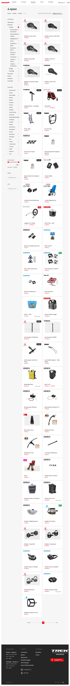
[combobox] (57, 13)
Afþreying (10, 22)
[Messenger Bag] (32, 374)
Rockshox (12, 129)
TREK (10, 149)
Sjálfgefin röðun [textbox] (57, 13)
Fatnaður (10, 73)
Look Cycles (12, 112)
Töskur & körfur (12, 60)
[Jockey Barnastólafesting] (32, 190)
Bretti (12, 41)
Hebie (11, 107)
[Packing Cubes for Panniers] (32, 488)
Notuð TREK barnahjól (27, 665)
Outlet (37, 655)
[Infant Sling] (32, 118)
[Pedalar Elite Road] (32, 579)
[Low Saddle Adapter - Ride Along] (52, 350)
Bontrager (12, 95)
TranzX (11, 146)
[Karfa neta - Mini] (52, 213)
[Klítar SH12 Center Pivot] (32, 258)
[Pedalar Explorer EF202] (52, 579)
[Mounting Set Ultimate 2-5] (52, 397)
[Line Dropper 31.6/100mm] (32, 327)
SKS (10, 139)
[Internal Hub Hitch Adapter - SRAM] (32, 166)
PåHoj (11, 124)
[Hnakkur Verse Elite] (32, 48)
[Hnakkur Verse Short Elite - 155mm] (32, 71)
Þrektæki (10, 81)
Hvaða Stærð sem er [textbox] (12, 177)
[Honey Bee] (52, 96)
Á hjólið (20, 13)
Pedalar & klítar (13, 49)
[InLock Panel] (52, 118)
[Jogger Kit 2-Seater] (32, 213)
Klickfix (11, 110)
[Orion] (32, 465)
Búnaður (14, 13)
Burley (11, 100)
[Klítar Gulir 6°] (52, 236)
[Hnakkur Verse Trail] (52, 71)
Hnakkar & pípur (13, 44)
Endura (11, 102)
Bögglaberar (14, 38)
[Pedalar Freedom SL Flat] (32, 602)
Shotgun (11, 137)
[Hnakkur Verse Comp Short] (52, 26)
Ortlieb (11, 122)
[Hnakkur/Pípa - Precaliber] (32, 96)
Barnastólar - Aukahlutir (14, 31)
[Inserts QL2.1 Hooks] (32, 141)
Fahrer (11, 105)
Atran (11, 93)
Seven (11, 132)
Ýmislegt (11, 71)
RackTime (12, 127)
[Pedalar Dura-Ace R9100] (52, 556)
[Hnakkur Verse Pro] (52, 48)
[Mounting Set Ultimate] (32, 397)
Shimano (11, 134)
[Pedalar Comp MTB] (32, 534)
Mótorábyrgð (25, 662)
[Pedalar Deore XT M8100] (32, 556)
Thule (11, 141)
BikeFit (23, 655)
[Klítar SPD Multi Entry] (32, 281)
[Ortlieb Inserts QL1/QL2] (52, 465)
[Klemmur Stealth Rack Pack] (32, 236)
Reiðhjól (10, 78)
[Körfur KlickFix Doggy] (52, 304)
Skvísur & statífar (13, 53)
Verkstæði (24, 652)
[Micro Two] (52, 374)
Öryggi (11, 68)
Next (57, 622)
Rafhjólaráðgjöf (25, 660)
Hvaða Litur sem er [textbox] (12, 188)
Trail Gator (12, 144)
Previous (29, 622)
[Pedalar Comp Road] (52, 534)
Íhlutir (9, 76)
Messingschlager (14, 117)
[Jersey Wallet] (52, 166)
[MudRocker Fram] (32, 442)
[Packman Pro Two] (52, 488)
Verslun (9, 13)
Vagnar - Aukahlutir (13, 65)
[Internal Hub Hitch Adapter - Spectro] (52, 141)
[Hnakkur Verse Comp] (32, 26)
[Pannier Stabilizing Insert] (32, 511)
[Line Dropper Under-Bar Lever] (32, 350)
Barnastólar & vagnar (14, 35)
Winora (11, 151)
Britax (11, 97)
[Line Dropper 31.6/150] (52, 327)
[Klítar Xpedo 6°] (52, 281)
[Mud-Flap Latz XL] (32, 420)
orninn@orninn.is (27, 669)
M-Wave (11, 115)
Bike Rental (24, 657)
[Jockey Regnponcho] (52, 190)
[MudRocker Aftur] (52, 420)
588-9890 (26, 673)
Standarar (13, 57)
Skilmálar (38, 652)
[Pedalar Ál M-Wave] (52, 511)
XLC (10, 154)
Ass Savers (12, 90)
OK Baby (11, 119)
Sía (17, 164)
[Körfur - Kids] (32, 304)
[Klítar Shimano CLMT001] (52, 258)
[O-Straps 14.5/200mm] (52, 442)
